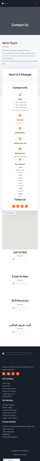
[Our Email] (20, 115)
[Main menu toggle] (36, 3)
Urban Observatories (9, 413)
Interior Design (7, 407)
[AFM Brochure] (20, 128)
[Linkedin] (8, 373)
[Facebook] (3, 373)
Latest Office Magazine (9, 437)
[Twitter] (17, 373)
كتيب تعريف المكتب (20, 143)
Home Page (6, 383)
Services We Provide (8, 388)
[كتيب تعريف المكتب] (20, 139)
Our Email (20, 120)
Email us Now (20, 276)
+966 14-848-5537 (8, 429)
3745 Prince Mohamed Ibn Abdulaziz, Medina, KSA (18, 426)
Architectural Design (8, 415)
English (10, 460)
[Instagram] (13, 373)
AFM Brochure (20, 133)
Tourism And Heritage (9, 410)
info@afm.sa (20, 123)
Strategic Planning (8, 405)
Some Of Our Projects (9, 391)
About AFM (6, 386)
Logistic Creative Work (9, 418)
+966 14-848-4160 (8, 432)
